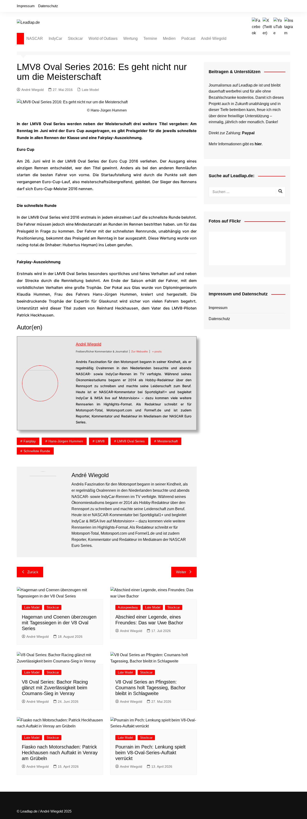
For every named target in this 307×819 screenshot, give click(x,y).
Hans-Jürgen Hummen (65, 441)
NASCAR (34, 38)
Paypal (248, 133)
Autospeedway (128, 607)
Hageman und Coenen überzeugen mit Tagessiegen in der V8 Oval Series (59, 622)
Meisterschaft (167, 441)
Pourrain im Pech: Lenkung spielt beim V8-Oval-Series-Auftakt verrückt (150, 752)
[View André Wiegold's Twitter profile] (67, 378)
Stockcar (75, 38)
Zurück (32, 572)
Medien (169, 38)
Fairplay (30, 441)
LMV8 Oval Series (131, 441)
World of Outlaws (103, 38)
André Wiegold (213, 38)
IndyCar (55, 38)
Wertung (130, 38)
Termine (150, 38)
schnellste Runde (37, 451)
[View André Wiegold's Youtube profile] (67, 389)
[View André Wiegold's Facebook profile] (67, 367)
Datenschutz (48, 6)
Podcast (188, 38)
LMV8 (100, 441)
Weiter (181, 572)
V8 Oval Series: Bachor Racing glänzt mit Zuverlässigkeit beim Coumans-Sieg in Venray (55, 687)
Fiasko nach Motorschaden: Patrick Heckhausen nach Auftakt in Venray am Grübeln (60, 752)
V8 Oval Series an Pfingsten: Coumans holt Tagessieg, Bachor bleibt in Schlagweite (150, 687)
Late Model (90, 90)
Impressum (26, 6)
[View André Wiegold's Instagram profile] (67, 400)
